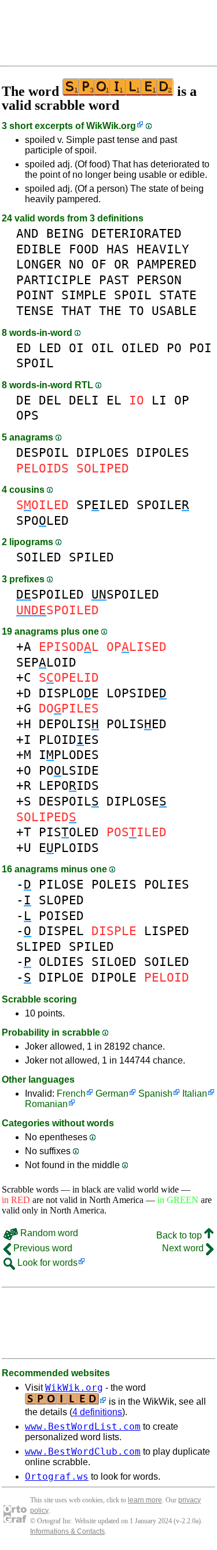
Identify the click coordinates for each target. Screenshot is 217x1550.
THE (110, 310)
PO (174, 348)
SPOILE (163, 504)
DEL (50, 400)
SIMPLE (83, 295)
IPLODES (69, 754)
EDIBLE (38, 249)
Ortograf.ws (57, 1476)
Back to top (180, 1235)
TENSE (35, 310)
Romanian (46, 1104)
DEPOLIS (69, 724)
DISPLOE (69, 693)
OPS (27, 415)
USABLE (174, 310)
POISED (61, 915)
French (71, 1093)
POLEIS (114, 884)
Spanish (155, 1093)
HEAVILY (163, 249)
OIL (102, 348)
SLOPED (61, 900)
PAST (114, 280)
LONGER (38, 264)
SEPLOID (46, 662)
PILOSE (61, 884)
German (111, 1093)
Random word (48, 1233)
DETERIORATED (136, 233)
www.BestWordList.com (83, 1426)
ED (23, 348)
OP (181, 400)
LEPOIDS (69, 785)
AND (27, 233)
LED (50, 348)
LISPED (166, 930)
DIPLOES (102, 452)
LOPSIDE (136, 693)
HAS (117, 249)
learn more (145, 1500)
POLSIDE (69, 770)
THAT (76, 310)
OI (76, 348)
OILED (140, 348)
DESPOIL (42, 452)
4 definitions (97, 1412)
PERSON (159, 280)
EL (114, 400)
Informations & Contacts (67, 1531)
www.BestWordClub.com (83, 1451)
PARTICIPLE (53, 280)
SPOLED (42, 520)
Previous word (41, 1248)
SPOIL (133, 295)
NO (76, 264)
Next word (184, 1248)
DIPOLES (163, 452)
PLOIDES (69, 739)
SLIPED (38, 946)
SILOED (114, 961)
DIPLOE (61, 977)
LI (159, 400)
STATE (178, 295)
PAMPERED (167, 264)
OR (121, 264)
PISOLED (69, 832)
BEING (65, 233)
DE (23, 400)
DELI (84, 400)
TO (136, 310)
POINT (35, 295)
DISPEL (61, 930)
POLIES (166, 884)
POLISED (136, 724)
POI (200, 348)
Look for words (46, 1263)
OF (98, 264)
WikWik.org (111, 126)
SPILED (102, 504)
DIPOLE (114, 977)
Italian (194, 1093)
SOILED (38, 557)
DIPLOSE (136, 801)
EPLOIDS (69, 847)
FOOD (84, 249)
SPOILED (50, 594)
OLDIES (61, 961)
